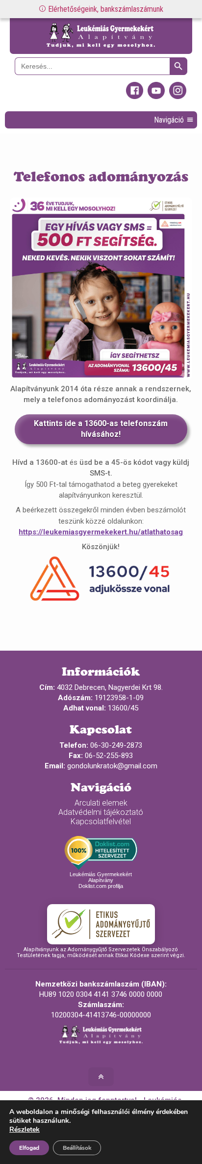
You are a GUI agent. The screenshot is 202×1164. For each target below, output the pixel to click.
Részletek (24, 1129)
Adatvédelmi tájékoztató (100, 812)
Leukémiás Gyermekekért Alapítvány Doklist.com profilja (101, 880)
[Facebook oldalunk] (134, 96)
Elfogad (29, 1148)
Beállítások (77, 1148)
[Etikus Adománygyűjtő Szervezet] (101, 924)
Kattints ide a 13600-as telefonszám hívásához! (101, 429)
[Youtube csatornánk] (156, 96)
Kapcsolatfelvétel (101, 821)
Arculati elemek (101, 803)
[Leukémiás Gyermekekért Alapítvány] (101, 36)
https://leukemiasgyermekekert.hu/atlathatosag (101, 532)
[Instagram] (177, 96)
